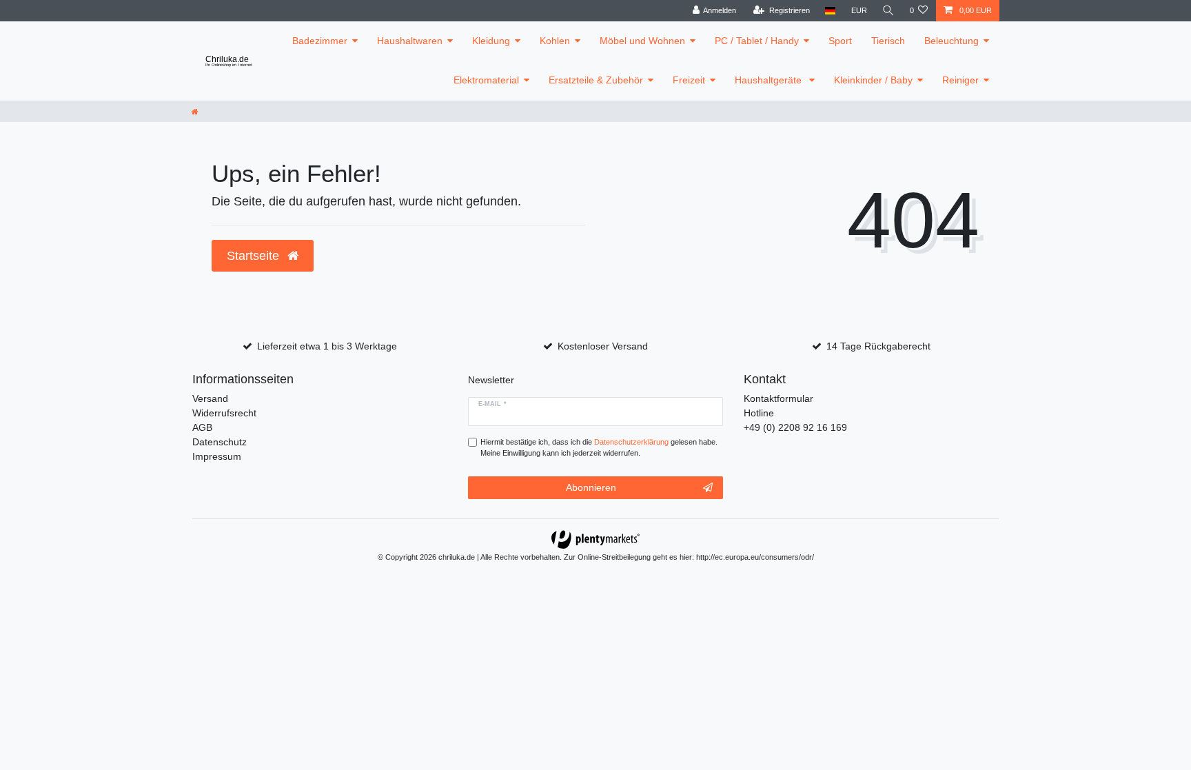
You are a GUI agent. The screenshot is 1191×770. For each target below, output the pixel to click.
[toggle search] (888, 10)
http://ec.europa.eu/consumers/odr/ (755, 557)
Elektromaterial (486, 79)
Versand (210, 398)
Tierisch (888, 40)
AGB (202, 427)
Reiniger (960, 79)
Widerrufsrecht (224, 412)
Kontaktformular (778, 398)
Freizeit (689, 79)
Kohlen (555, 40)
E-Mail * (492, 404)
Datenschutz (219, 441)
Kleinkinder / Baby (873, 79)
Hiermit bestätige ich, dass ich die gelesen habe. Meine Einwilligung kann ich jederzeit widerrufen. (598, 448)
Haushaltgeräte (769, 79)
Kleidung (491, 40)
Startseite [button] (255, 256)
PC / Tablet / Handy (757, 40)
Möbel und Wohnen (642, 40)
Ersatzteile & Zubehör (596, 79)
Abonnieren (591, 487)
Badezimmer (319, 40)
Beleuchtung (951, 40)
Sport (840, 40)
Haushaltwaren (409, 40)
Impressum (216, 456)
